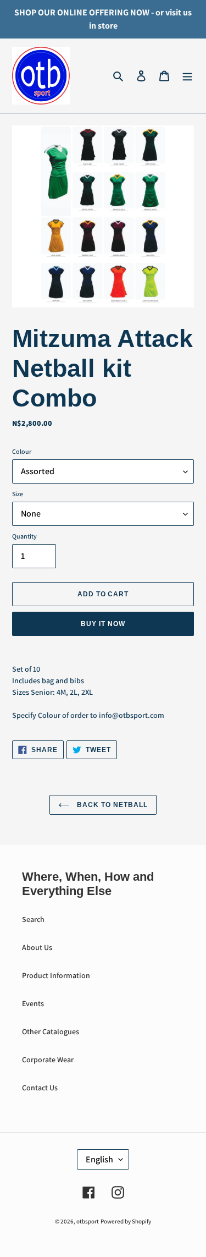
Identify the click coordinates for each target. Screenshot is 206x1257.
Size (17, 494)
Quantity (24, 536)
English (99, 1159)
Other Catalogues (50, 1031)
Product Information (56, 975)
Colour (21, 451)
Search (33, 919)
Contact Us (40, 1088)
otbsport (87, 1221)
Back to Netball (111, 805)
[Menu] (187, 75)
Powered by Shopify (126, 1221)
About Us (37, 947)
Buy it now (103, 624)
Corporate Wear (48, 1059)
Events (33, 1003)
